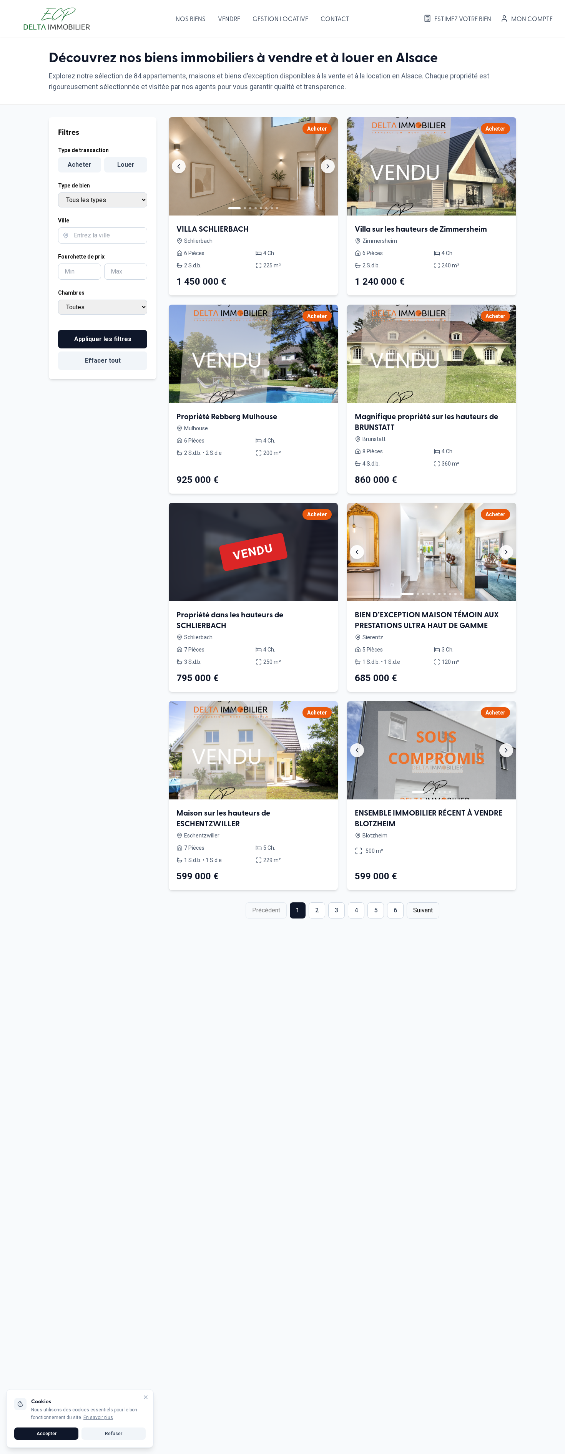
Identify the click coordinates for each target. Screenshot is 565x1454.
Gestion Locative (280, 18)
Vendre (229, 18)
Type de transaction (83, 150)
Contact (335, 18)
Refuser (113, 1433)
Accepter (46, 1433)
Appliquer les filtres (102, 339)
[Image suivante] (328, 166)
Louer (126, 164)
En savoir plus (98, 1417)
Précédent (266, 910)
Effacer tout (103, 360)
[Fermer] (146, 1397)
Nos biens (191, 18)
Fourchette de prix (81, 257)
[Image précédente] (179, 166)
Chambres (71, 293)
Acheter (79, 164)
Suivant (423, 910)
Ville (63, 220)
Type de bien (74, 185)
